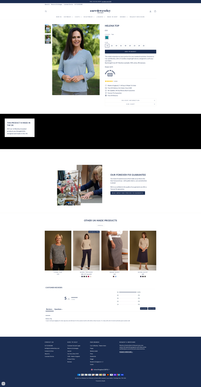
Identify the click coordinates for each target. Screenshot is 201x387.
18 (125, 45)
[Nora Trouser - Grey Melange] (86, 276)
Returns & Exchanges (56, 4)
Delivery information (130, 100)
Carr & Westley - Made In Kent (98, 345)
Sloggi (91, 359)
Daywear (67, 16)
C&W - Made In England (73, 356)
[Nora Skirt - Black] (143, 276)
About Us (47, 4)
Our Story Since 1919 (73, 353)
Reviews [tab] (49, 309)
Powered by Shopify (100, 381)
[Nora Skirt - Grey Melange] (145, 276)
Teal (106, 37)
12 (112, 45)
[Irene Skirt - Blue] (115, 276)
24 (139, 45)
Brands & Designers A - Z (96, 361)
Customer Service (68, 4)
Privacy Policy (71, 359)
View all (100, 225)
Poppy (91, 348)
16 (121, 45)
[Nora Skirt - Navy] (141, 276)
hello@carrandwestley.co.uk (52, 348)
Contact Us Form (49, 351)
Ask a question (144, 308)
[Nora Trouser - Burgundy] (88, 276)
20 (130, 45)
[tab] (58, 309)
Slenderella (93, 356)
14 (116, 45)
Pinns (91, 353)
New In (59, 16)
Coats (77, 16)
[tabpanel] (100, 321)
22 (134, 45)
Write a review (152, 308)
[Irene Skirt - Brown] (113, 276)
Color (109, 34)
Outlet (92, 364)
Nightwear (88, 16)
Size (106, 42)
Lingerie (100, 16)
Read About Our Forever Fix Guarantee (127, 193)
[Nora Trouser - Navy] (82, 276)
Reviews (69, 361)
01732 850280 (79, 4)
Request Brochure (137, 16)
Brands (123, 16)
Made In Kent (112, 16)
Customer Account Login (73, 345)
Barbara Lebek (94, 351)
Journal (69, 351)
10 (107, 45)
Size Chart (130, 104)
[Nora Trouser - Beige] (90, 276)
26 (143, 45)
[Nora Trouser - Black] (84, 276)
